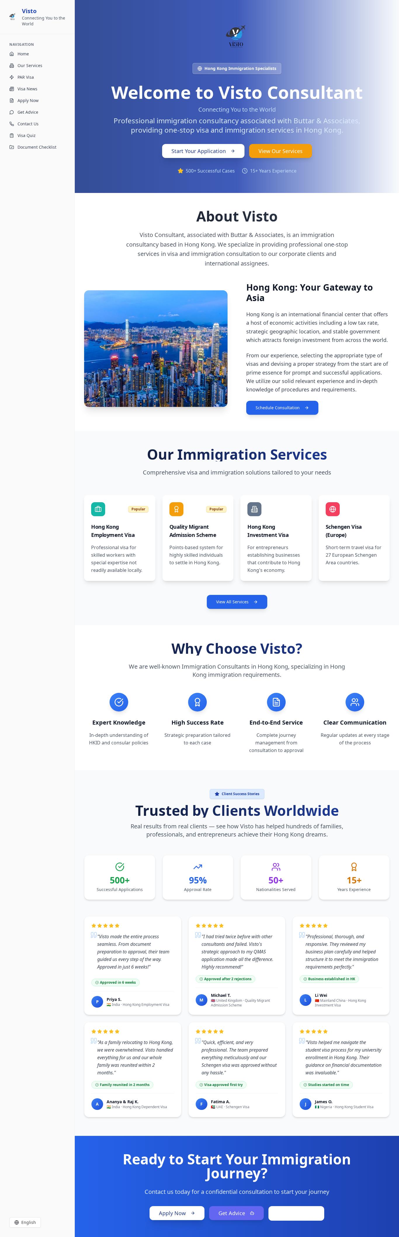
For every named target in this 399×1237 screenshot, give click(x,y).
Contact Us (291, 1213)
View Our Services (281, 150)
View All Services (232, 602)
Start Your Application (198, 150)
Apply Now (172, 1213)
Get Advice (231, 1213)
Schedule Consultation (278, 407)
